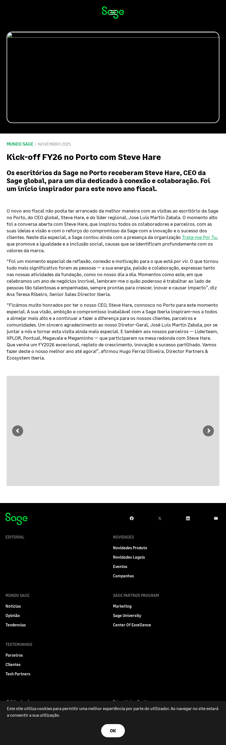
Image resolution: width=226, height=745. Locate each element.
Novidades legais (129, 557)
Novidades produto (130, 547)
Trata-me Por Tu (199, 237)
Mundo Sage (20, 144)
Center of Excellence (132, 624)
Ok (113, 730)
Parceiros (14, 655)
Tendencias (16, 624)
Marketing (122, 606)
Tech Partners (18, 673)
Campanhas (123, 575)
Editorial (15, 537)
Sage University (127, 615)
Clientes (13, 664)
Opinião (13, 615)
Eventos (120, 566)
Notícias (13, 606)
